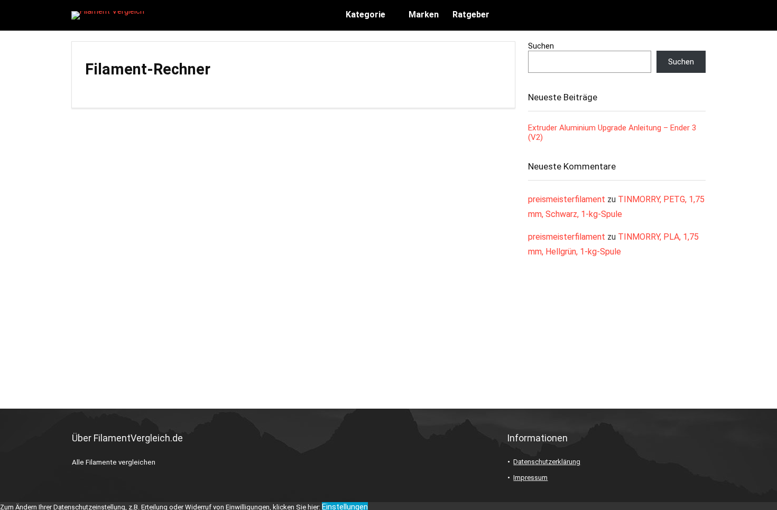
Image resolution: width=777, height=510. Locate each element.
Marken (424, 15)
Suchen (541, 46)
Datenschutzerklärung (546, 462)
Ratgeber (470, 15)
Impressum (530, 477)
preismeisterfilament (566, 199)
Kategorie (365, 15)
